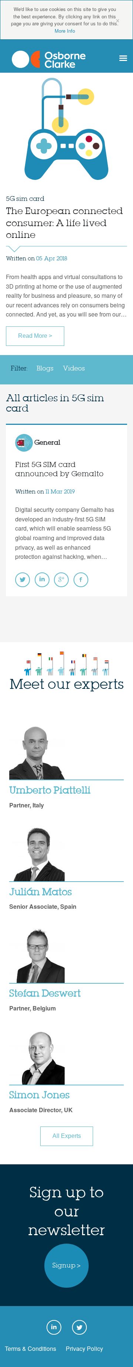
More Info (65, 30)
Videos (74, 369)
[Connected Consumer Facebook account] (81, 579)
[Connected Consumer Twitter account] (22, 579)
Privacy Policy (84, 1348)
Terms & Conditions (30, 1348)
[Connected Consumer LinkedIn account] (42, 579)
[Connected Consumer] (49, 59)
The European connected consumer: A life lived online (64, 223)
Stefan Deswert (45, 994)
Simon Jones (39, 1095)
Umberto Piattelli (50, 790)
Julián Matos (40, 892)
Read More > (35, 336)
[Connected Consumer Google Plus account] (61, 579)
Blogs (45, 369)
